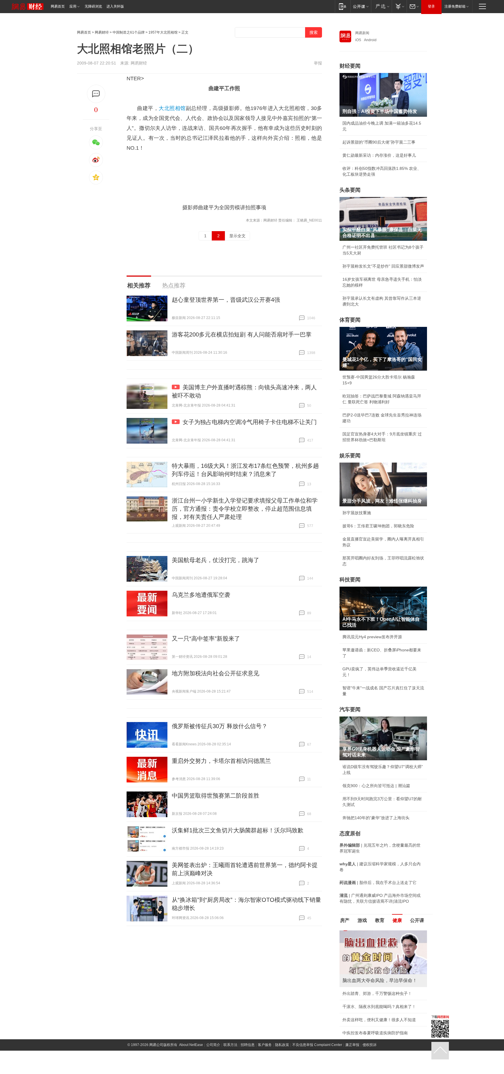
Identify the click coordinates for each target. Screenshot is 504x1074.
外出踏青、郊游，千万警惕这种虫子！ (377, 993)
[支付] (399, 6)
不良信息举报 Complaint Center (317, 1045)
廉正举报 (352, 1045)
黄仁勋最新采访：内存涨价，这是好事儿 (379, 155)
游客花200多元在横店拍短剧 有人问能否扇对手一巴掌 (242, 334)
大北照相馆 (172, 108)
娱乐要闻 (350, 455)
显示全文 (237, 235)
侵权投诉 (370, 1045)
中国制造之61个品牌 (129, 32)
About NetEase (191, 1045)
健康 (397, 920)
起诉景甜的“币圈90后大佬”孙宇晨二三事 (378, 142)
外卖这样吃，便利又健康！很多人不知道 (379, 1019)
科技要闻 (350, 580)
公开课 (417, 920)
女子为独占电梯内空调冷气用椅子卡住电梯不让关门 (250, 422)
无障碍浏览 (93, 6)
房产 (344, 920)
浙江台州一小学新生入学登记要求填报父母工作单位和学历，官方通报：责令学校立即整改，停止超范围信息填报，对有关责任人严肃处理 (245, 508)
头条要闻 (350, 190)
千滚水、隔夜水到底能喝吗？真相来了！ (379, 1006)
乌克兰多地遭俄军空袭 (201, 595)
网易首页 (58, 6)
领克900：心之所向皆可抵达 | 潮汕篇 (376, 785)
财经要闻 (350, 66)
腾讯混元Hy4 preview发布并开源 (372, 636)
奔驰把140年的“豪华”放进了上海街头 (376, 817)
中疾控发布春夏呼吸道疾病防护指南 (375, 1033)
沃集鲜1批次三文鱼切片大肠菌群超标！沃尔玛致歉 (237, 830)
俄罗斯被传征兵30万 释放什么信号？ (219, 726)
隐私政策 (282, 1045)
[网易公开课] (360, 6)
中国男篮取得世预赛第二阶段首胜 (215, 795)
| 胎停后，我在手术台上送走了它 (378, 882)
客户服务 (265, 1045)
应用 (72, 6)
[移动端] (342, 6)
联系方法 (230, 1045)
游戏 (362, 920)
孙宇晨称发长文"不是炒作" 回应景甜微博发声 (383, 266)
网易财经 (102, 32)
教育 (379, 920)
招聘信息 (248, 1045)
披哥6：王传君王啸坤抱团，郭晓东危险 (378, 526)
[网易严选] (381, 6)
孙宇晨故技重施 (356, 512)
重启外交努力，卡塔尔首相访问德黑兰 (221, 761)
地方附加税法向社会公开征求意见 (215, 673)
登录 (431, 6)
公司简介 (213, 1045)
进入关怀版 (115, 6)
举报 (318, 63)
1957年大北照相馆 (163, 32)
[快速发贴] (96, 94)
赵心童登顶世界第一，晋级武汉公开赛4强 (226, 300)
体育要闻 (350, 320)
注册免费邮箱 (455, 6)
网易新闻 (362, 33)
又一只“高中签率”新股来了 (206, 638)
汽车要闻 (350, 709)
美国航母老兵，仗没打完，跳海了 (215, 560)
